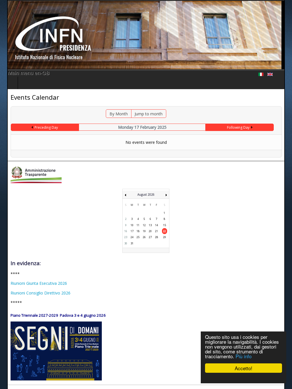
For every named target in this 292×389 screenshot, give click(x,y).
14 (156, 225)
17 (132, 231)
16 (125, 231)
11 (138, 225)
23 (125, 237)
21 (156, 231)
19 (144, 231)
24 (132, 237)
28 (156, 237)
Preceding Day (41, 127)
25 (138, 237)
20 (150, 231)
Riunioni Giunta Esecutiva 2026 (31, 283)
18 (138, 231)
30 (125, 243)
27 (150, 237)
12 (144, 225)
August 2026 (146, 194)
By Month (118, 113)
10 (132, 225)
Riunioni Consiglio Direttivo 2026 (33, 293)
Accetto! (243, 368)
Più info (244, 356)
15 (164, 225)
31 (132, 243)
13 (150, 225)
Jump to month (148, 113)
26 (144, 237)
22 (164, 231)
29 (164, 237)
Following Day (243, 127)
